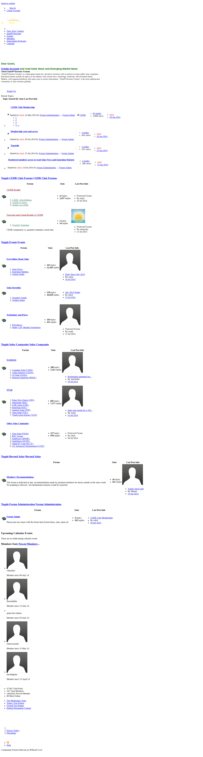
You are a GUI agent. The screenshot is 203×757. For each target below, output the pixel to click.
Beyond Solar (33, 456)
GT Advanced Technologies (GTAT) (28, 446)
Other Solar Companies (18, 423)
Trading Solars (18, 300)
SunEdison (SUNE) (21, 441)
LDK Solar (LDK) (20, 405)
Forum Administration (49, 115)
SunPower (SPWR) (20, 438)
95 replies (97, 113)
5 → (17, 125)
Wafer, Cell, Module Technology (26, 327)
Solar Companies (39, 344)
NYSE (10, 390)
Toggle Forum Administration (18, 504)
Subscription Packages (16, 41)
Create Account (13, 10)
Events (21, 242)
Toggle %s (11, 91)
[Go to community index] (13, 24)
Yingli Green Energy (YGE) (24, 415)
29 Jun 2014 (115, 117)
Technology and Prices (17, 315)
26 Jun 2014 (102, 136)
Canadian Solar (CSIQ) (22, 370)
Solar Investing (14, 287)
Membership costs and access (24, 131)
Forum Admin (69, 115)
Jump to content (8, 3)
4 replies (85, 133)
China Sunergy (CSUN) (22, 372)
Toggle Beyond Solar (13, 456)
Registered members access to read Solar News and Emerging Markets (41, 160)
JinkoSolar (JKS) (19, 402)
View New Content (15, 31)
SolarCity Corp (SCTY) (22, 443)
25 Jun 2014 (102, 150)
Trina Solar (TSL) (20, 412)
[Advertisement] (101, 53)
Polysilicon (17, 325)
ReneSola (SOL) (19, 407)
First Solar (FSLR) (20, 434)
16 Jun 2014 (133, 494)
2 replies (85, 147)
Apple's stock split (136, 489)
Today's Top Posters (15, 703)
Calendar (11, 43)
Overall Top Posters (15, 706)
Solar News (17, 269)
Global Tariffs (18, 274)
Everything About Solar (18, 259)
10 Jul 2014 (73, 381)
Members (11, 38)
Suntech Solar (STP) (21, 410)
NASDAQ (11, 360)
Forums (10, 36)
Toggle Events (9, 242)
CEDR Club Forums (45, 178)
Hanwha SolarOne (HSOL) (24, 377)
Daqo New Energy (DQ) (23, 400)
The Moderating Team (16, 701)
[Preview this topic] (86, 115)
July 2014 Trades (72, 292)
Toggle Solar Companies (15, 344)
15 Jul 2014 (70, 297)
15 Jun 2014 (102, 165)
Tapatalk (15, 145)
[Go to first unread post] (8, 115)
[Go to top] (2, 738)
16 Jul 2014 (70, 279)
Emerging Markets (20, 272)
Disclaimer (11, 733)
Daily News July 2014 (75, 274)
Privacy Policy (13, 730)
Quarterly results (19, 298)
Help (9, 745)
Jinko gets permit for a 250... (80, 410)
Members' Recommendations (20, 477)
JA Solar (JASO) (19, 375)
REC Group (17, 436)
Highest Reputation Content (19, 708)
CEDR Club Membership (23, 107)
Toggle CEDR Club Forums (17, 178)
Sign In (12, 8)
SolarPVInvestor (14, 33)
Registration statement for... (79, 376)
